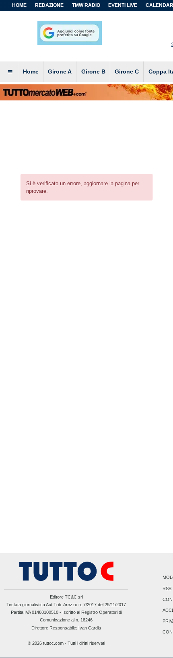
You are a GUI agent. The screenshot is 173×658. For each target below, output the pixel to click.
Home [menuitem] (31, 71)
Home (19, 5)
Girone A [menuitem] (60, 71)
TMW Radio (86, 5)
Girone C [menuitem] (127, 71)
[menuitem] (10, 72)
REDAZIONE (49, 5)
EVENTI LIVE (122, 5)
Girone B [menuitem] (93, 71)
